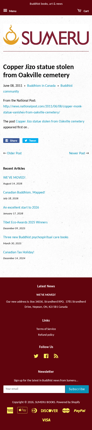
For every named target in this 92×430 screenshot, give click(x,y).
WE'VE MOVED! (14, 177)
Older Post (14, 153)
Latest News (46, 286)
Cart (86, 11)
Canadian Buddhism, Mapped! (24, 192)
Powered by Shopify (68, 402)
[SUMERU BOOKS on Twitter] (36, 357)
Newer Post (77, 153)
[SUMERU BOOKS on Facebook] (46, 357)
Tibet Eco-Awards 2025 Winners (25, 222)
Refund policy (46, 335)
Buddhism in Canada (41, 86)
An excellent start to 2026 (21, 207)
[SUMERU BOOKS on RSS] (56, 357)
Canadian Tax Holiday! (18, 252)
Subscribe (77, 389)
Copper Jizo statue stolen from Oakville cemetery (50, 121)
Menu (12, 11)
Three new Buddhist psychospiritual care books (35, 237)
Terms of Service (46, 329)
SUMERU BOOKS (45, 402)
